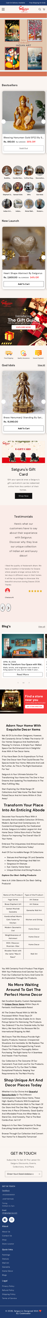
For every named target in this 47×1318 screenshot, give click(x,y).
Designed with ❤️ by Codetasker (29, 1312)
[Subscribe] (39, 1174)
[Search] (39, 9)
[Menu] (3, 9)
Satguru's (19, 1311)
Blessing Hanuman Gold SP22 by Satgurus (24, 137)
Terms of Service (9, 1298)
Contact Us (7, 1236)
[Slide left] (18, 682)
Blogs (4, 1275)
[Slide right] (29, 682)
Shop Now (23, 496)
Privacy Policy (8, 1286)
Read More (23, 674)
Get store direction (34, 706)
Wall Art (5, 1263)
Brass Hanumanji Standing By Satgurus (24, 417)
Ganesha (6, 1267)
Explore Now (23, 327)
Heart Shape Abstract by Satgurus (23, 273)
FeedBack (6, 1191)
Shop (4, 1240)
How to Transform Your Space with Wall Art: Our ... (22, 664)
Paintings (6, 1255)
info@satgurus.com (9, 1213)
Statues (5, 1259)
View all (41, 365)
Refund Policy (8, 1290)
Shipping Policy (9, 1294)
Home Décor (7, 1271)
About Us (6, 1231)
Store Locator (8, 1244)
